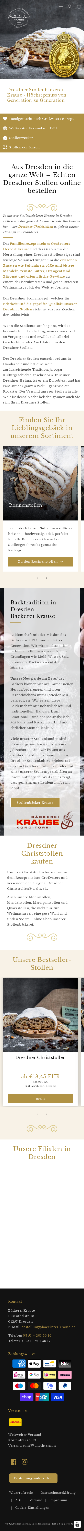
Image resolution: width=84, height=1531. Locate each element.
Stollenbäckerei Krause (24, 1524)
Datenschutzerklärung (58, 1493)
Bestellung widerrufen (33, 1478)
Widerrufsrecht (21, 1493)
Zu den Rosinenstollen (38, 561)
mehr (40, 1098)
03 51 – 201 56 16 (37, 1335)
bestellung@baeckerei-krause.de (48, 1327)
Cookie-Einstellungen (32, 1508)
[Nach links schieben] (37, 578)
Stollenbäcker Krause (35, 803)
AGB (19, 1500)
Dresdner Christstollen (40, 1057)
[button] (60, 6)
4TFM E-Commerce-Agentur (65, 1524)
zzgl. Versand (48, 1086)
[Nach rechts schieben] (46, 578)
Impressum (58, 1500)
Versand (36, 1500)
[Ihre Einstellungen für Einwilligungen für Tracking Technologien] (77, 1524)
